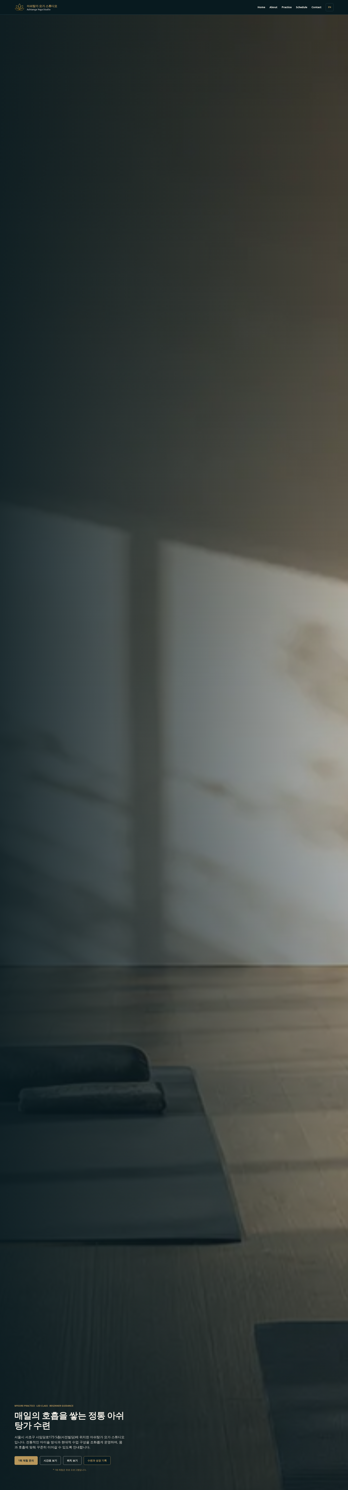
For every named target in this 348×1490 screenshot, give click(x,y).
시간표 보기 (50, 1460)
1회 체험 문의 (26, 1460)
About (273, 7)
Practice (287, 7)
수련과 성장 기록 (97, 1460)
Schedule (301, 7)
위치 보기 (72, 1460)
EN (329, 7)
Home (261, 7)
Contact (316, 7)
